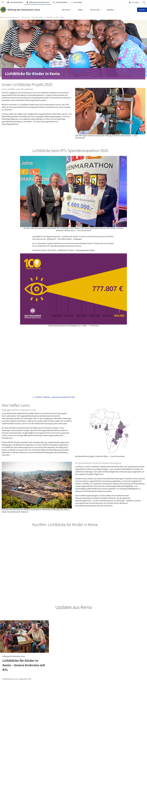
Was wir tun (66, 10)
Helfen (80, 10)
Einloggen (135, 2)
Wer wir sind (94, 10)
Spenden (142, 10)
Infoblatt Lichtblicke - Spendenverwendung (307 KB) (54, 397)
